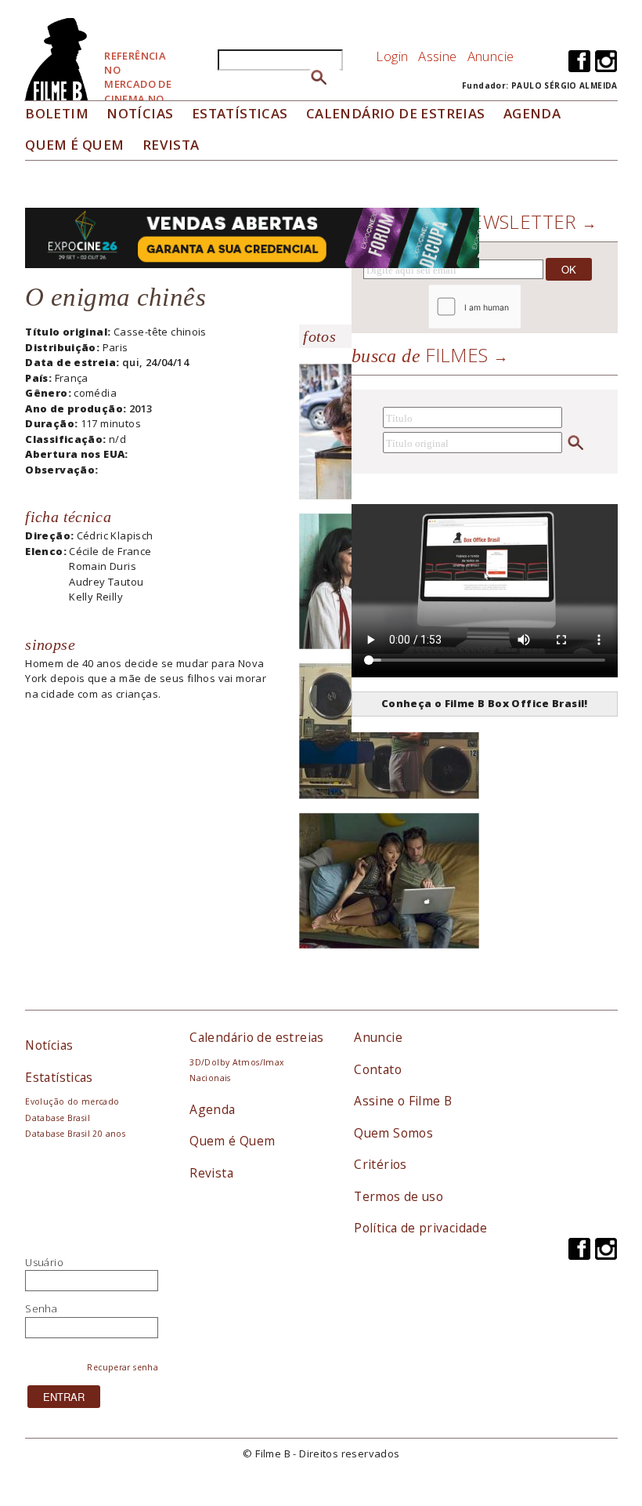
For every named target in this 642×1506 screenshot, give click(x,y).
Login (392, 56)
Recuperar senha (122, 1367)
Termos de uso (398, 1196)
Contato (378, 1069)
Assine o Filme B (403, 1100)
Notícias (139, 113)
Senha (41, 1308)
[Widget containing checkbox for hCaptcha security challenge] (517, 307)
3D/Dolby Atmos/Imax (236, 1062)
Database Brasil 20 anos (75, 1133)
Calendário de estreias (256, 1037)
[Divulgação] (389, 737)
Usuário (44, 1262)
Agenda (532, 113)
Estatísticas (240, 113)
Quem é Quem (232, 1140)
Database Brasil (57, 1117)
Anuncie (490, 56)
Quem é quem (74, 145)
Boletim (56, 113)
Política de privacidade (420, 1227)
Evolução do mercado (72, 1101)
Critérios (380, 1164)
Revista (171, 145)
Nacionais (210, 1077)
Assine (437, 56)
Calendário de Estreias (395, 113)
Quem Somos (393, 1132)
